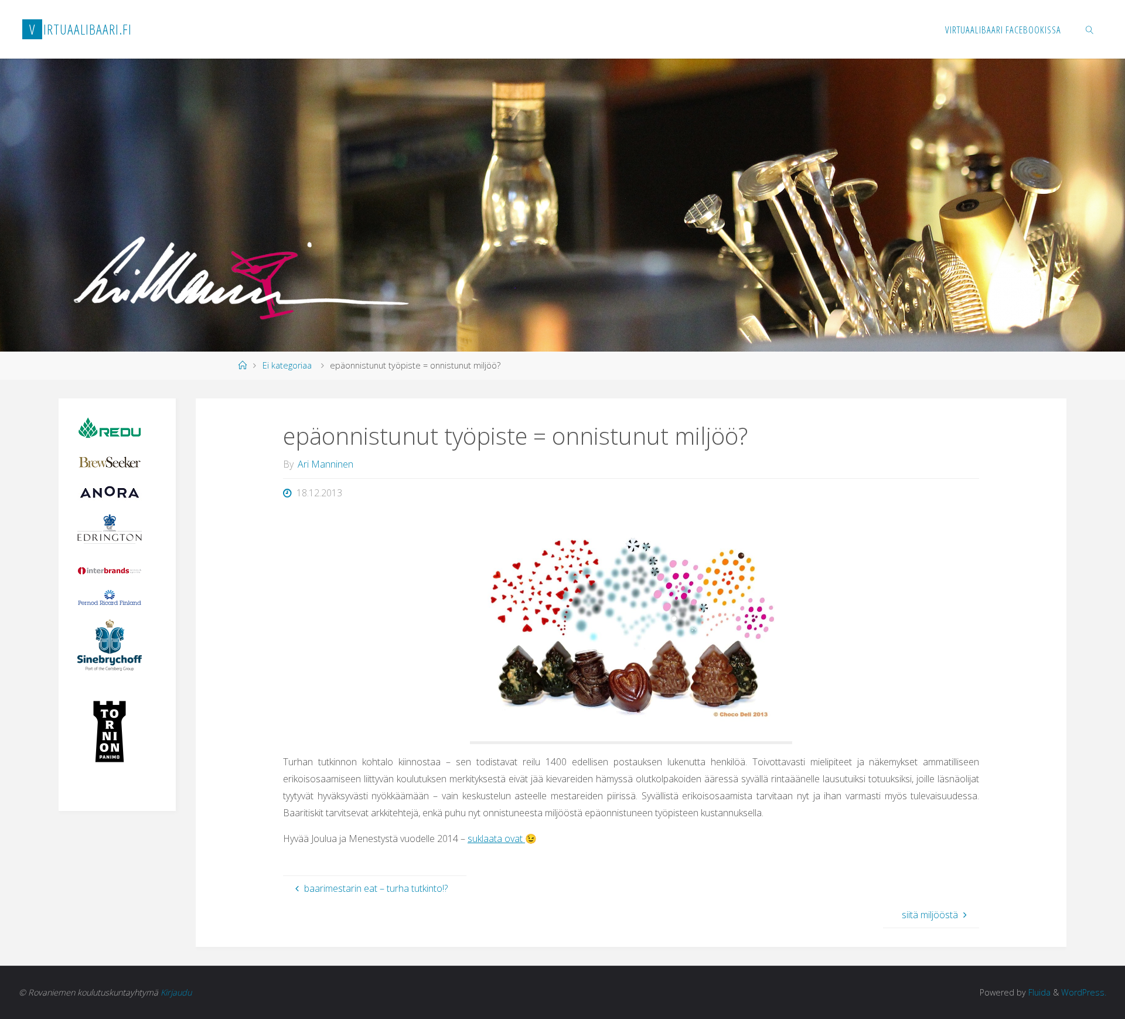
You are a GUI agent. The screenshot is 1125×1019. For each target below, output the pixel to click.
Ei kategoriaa (287, 365)
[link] (1089, 29)
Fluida (1038, 992)
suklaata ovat (496, 838)
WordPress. (1083, 992)
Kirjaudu (176, 992)
